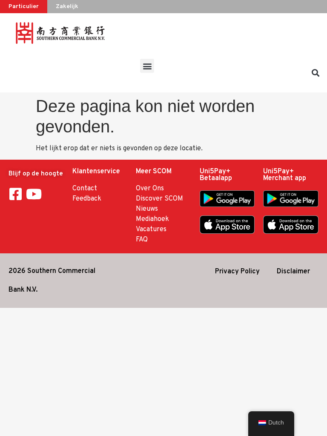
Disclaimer (293, 271)
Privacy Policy (237, 271)
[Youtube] (34, 194)
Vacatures (151, 229)
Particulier (24, 6)
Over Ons (150, 188)
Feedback (86, 199)
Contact (84, 188)
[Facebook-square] (16, 194)
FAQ (142, 239)
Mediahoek (152, 219)
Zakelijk (67, 6)
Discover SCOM (159, 199)
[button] (147, 66)
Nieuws (147, 209)
